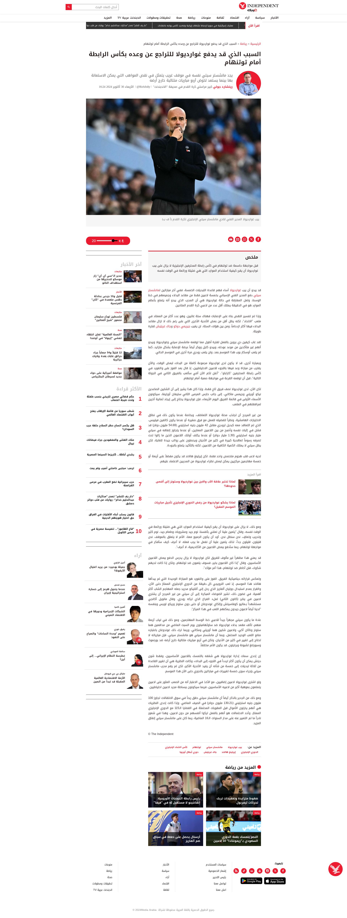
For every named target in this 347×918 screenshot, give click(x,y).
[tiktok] (244, 871)
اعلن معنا (221, 889)
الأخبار (275, 17)
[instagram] (267, 871)
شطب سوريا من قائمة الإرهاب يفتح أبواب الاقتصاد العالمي (112, 413)
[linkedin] (251, 871)
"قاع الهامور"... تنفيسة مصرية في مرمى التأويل (112, 531)
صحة (179, 17)
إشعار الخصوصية (217, 871)
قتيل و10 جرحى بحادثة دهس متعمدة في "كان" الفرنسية (106, 300)
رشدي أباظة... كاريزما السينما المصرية (110, 454)
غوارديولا (235, 290)
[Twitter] (275, 871)
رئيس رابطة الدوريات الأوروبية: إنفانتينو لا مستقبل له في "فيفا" (177, 801)
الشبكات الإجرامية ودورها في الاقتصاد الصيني (106, 613)
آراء (247, 17)
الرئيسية (255, 44)
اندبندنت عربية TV (129, 17)
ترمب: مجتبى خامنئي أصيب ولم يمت (112, 468)
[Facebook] (283, 871)
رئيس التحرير (219, 877)
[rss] (236, 871)
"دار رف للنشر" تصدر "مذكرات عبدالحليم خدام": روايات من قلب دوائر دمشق (134, 26)
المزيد (108, 17)
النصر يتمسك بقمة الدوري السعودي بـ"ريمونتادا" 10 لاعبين (235, 839)
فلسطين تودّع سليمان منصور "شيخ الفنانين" (108, 318)
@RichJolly (143, 87)
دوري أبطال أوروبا (189, 752)
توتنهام (196, 747)
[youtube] (259, 871)
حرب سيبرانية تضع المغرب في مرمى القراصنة (111, 484)
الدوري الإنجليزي (249, 752)
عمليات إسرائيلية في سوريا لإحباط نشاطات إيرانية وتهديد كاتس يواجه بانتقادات (217, 26)
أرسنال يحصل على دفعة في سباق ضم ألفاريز (176, 839)
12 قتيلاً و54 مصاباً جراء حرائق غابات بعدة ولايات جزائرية (107, 356)
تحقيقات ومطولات (158, 17)
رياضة (191, 17)
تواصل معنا (220, 883)
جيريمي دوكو (182, 326)
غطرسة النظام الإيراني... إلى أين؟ (107, 657)
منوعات (206, 17)
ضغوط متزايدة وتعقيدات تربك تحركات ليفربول (237, 801)
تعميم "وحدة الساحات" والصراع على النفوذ (106, 635)
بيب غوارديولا (235, 747)
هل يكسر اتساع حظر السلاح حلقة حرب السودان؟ (110, 427)
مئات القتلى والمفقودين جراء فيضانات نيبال (110, 442)
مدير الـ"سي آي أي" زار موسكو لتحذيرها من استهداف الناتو (107, 279)
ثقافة (220, 17)
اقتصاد (234, 17)
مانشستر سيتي (214, 747)
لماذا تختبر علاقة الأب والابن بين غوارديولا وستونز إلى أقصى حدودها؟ (195, 483)
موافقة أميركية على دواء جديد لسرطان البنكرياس (106, 375)
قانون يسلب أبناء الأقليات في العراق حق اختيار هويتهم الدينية (111, 516)
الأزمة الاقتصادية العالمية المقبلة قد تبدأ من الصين (109, 680)
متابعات (118, 271)
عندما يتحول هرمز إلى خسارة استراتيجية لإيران (107, 591)
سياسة (260, 17)
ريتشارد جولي (222, 87)
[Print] (231, 239)
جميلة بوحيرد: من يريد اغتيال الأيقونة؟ (107, 569)
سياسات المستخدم (216, 864)
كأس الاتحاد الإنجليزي (176, 747)
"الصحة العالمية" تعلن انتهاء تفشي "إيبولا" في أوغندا (104, 336)
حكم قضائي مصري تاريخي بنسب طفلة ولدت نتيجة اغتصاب (110, 398)
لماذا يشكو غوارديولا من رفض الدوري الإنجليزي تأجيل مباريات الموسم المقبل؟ (194, 504)
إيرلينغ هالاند (229, 752)
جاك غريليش (163, 326)
